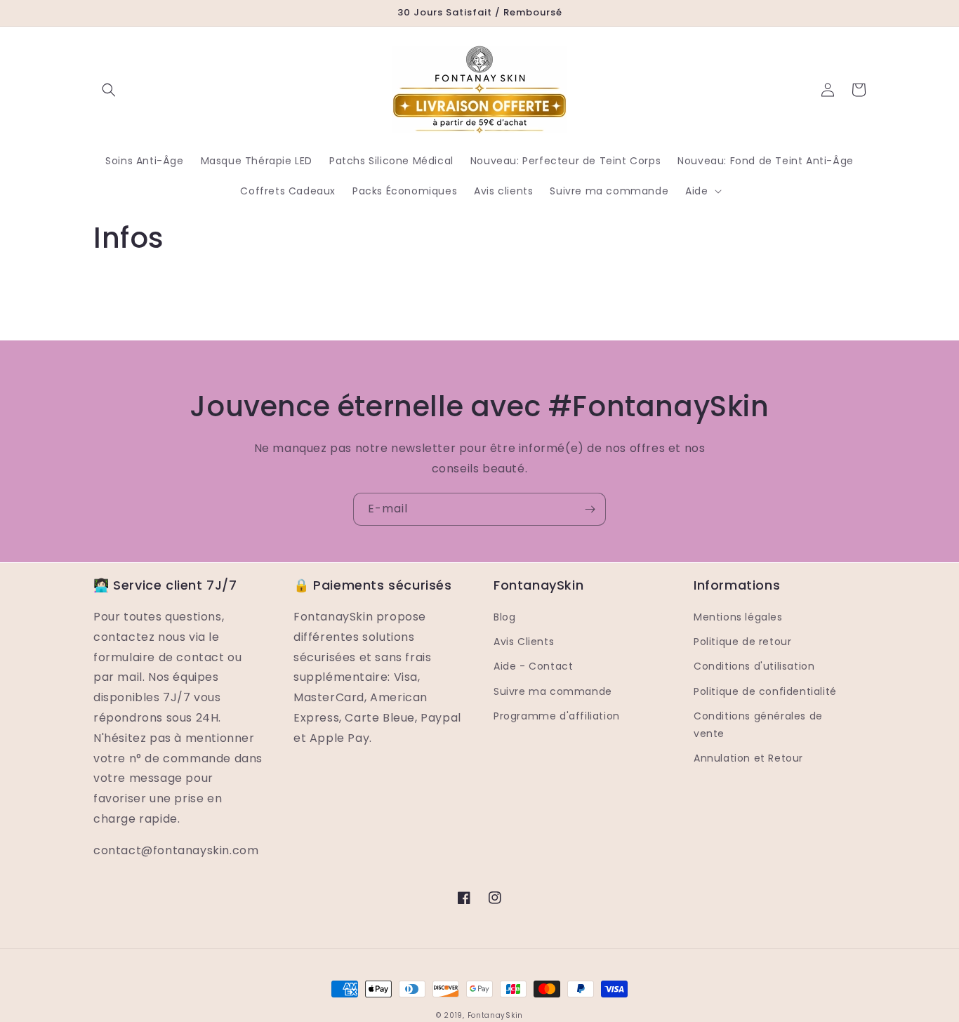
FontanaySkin (495, 1015)
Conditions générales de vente (758, 725)
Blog (504, 617)
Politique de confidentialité (765, 691)
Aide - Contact (533, 666)
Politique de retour (742, 642)
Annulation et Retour (748, 758)
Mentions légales (738, 617)
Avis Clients (524, 642)
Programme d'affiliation (557, 716)
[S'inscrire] (589, 509)
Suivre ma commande (553, 691)
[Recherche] (108, 89)
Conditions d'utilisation (754, 666)
